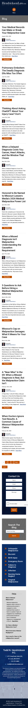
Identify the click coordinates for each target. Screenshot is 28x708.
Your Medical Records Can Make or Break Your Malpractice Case (13, 30)
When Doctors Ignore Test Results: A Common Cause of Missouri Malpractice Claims (13, 422)
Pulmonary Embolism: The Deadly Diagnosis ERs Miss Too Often (13, 70)
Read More (15, 56)
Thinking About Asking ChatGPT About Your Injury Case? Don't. (14, 111)
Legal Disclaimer (10, 703)
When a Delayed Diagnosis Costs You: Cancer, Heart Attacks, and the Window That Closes (13, 152)
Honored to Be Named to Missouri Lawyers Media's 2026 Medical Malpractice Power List (14, 197)
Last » (4, 467)
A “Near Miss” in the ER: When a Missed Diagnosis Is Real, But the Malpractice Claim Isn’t (13, 378)
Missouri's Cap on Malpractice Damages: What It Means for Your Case (14, 332)
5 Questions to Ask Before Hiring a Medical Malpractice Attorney (12, 289)
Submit (14, 510)
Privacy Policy (18, 703)
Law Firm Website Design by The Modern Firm (14, 705)
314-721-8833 (15, 661)
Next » (16, 462)
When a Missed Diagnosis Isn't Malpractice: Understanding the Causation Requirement (11, 243)
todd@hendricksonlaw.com (15, 664)
